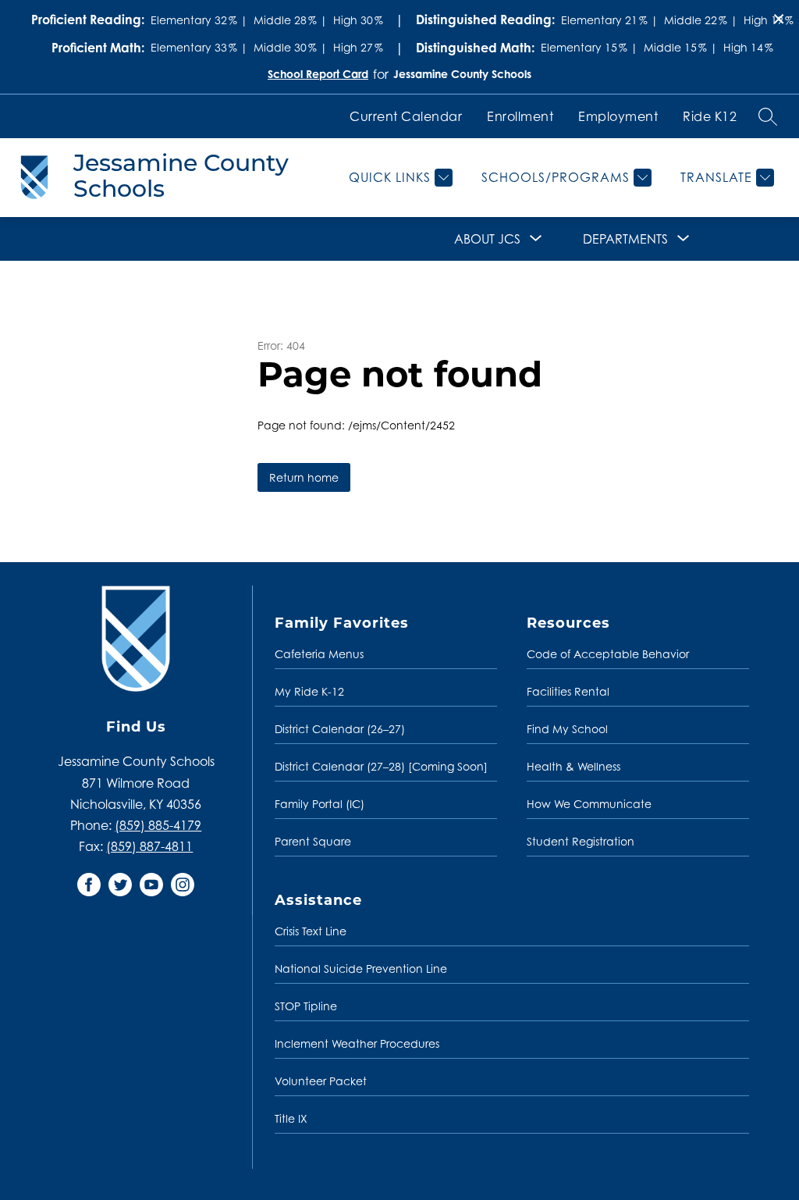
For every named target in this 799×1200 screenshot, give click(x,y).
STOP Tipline (306, 1006)
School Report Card (318, 73)
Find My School (567, 728)
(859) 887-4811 (149, 846)
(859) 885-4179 (158, 825)
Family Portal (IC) (319, 803)
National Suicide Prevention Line (361, 968)
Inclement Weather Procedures (357, 1043)
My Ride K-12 (309, 691)
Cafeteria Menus (319, 654)
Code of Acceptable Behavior (608, 654)
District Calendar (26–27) (340, 728)
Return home (304, 477)
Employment (618, 116)
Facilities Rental (568, 691)
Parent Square (313, 841)
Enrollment (520, 116)
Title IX (291, 1118)
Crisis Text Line (310, 931)
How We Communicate (589, 803)
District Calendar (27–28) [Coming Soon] (381, 766)
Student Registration (580, 841)
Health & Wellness (573, 766)
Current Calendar (406, 116)
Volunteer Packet (321, 1081)
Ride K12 (710, 116)
